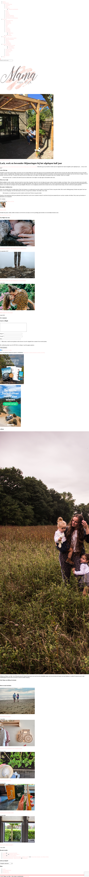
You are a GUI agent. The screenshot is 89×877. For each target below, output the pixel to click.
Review (7, 53)
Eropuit (4, 36)
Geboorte (8, 5)
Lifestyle (5, 19)
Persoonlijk (8, 21)
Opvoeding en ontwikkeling (12, 18)
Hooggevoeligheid (10, 15)
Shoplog (7, 28)
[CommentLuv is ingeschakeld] (6, 350)
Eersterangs (25, 858)
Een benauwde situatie (5, 716)
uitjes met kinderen (10, 39)
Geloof (7, 24)
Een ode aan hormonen (5, 780)
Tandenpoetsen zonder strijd (6, 812)
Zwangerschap (9, 4)
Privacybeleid (11, 48)
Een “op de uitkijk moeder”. (6, 844)
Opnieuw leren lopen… (14, 854)
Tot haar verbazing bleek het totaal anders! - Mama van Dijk (16, 856)
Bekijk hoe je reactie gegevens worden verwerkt (34, 352)
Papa (7, 25)
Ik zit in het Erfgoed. (11, 855)
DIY (7, 26)
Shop (4, 56)
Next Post (8, 215)
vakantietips (8, 43)
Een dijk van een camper (11, 38)
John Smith (5, 854)
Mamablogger (9, 35)
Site (1, 338)
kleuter (7, 11)
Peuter (7, 10)
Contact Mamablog (7, 44)
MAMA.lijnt (8, 23)
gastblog (2, 159)
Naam (1, 333)
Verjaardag (8, 30)
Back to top (26, 876)
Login (4, 869)
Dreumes (8, 8)
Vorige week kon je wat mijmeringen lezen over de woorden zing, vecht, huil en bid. (18, 166)
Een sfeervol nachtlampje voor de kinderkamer (11, 748)
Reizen (7, 40)
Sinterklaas (10, 33)
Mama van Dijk (10, 201)
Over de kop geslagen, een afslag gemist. (40, 856)
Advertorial (8, 51)
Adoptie (7, 13)
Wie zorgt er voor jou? (6, 312)
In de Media (11, 46)
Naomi (4, 855)
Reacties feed (6, 871)
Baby (7, 6)
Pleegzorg (8, 14)
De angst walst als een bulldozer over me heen (13, 280)
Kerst (9, 34)
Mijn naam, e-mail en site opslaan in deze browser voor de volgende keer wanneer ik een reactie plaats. (24, 341)
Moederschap (6, 3)
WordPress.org (6, 872)
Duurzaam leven (9, 20)
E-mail (2, 336)
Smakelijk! (8, 29)
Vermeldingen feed (7, 870)
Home (4, 1)
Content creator (9, 50)
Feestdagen (8, 31)
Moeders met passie (10, 16)
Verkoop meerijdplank (13, 9)
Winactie (7, 55)
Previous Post (3, 215)
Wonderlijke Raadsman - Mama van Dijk (12, 858)
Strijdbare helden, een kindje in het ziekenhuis (13, 248)
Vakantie (7, 41)
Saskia (4, 853)
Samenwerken (9, 49)
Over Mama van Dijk (10, 45)
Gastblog (8, 54)
